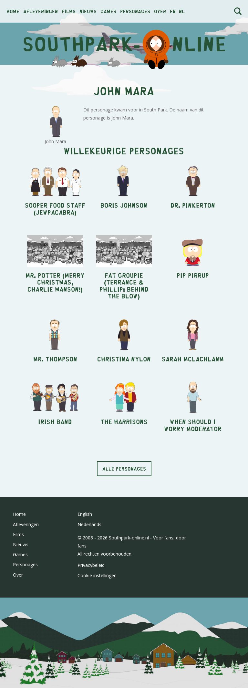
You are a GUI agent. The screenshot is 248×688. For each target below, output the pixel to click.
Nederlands (89, 524)
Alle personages (124, 468)
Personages (135, 11)
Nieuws (88, 11)
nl (182, 11)
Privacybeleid (91, 565)
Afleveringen (40, 11)
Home (12, 11)
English (85, 514)
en (173, 11)
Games (108, 11)
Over (160, 11)
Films (69, 11)
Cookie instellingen (97, 575)
